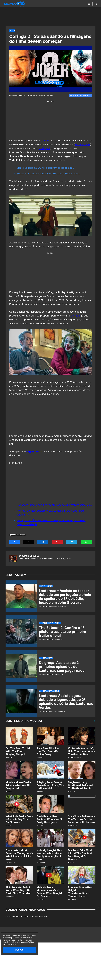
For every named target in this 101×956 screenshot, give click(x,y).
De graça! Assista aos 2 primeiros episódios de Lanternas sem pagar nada (62, 667)
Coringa (75, 315)
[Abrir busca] (95, 3)
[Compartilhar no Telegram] (71, 542)
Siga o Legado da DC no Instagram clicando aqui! (45, 167)
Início (12, 31)
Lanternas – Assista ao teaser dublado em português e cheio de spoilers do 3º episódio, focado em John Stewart (65, 597)
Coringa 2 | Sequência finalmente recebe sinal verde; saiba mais (54, 504)
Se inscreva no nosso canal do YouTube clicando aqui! (48, 173)
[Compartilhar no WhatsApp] (86, 542)
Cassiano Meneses (28, 556)
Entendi (19, 950)
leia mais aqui (82, 144)
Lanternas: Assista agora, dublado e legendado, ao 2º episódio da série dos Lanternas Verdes (66, 702)
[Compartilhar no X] (28, 542)
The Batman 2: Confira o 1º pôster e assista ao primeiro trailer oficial (62, 632)
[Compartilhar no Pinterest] (57, 542)
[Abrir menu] (89, 3)
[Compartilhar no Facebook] (14, 542)
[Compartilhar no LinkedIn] (42, 542)
